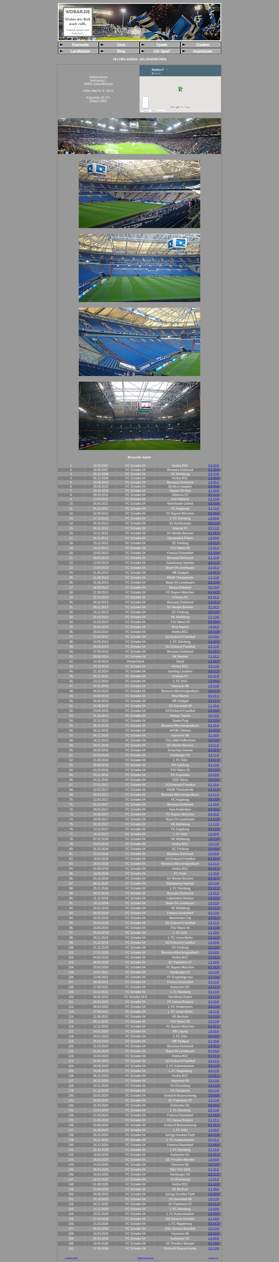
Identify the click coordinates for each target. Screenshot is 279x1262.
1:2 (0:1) (213, 548)
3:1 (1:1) (213, 494)
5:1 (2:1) (213, 1125)
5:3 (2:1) (213, 1223)
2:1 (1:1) (213, 908)
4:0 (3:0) (213, 715)
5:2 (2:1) (213, 888)
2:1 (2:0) (213, 557)
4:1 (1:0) (213, 913)
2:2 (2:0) (213, 1233)
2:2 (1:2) (213, 528)
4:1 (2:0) (213, 469)
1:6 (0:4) (213, 1031)
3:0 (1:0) (213, 523)
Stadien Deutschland (145, 1258)
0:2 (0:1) (213, 696)
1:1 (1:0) (213, 577)
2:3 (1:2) (213, 562)
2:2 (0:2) (213, 957)
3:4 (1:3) (213, 1135)
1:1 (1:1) (213, 789)
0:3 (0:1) (213, 597)
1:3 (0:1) (213, 482)
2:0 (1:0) (213, 582)
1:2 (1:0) (213, 1164)
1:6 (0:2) (213, 627)
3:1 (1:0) (213, 508)
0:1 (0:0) (213, 858)
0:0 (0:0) (213, 622)
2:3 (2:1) (213, 918)
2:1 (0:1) (213, 533)
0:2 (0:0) (213, 503)
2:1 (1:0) (213, 499)
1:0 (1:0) (213, 686)
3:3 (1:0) (213, 1100)
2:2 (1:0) (213, 474)
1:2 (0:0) (213, 681)
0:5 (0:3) (213, 676)
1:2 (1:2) (213, 903)
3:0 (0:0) (213, 587)
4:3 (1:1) (213, 671)
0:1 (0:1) (213, 784)
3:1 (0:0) (213, 490)
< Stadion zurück (71, 1258)
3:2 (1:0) (213, 829)
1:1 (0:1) (213, 656)
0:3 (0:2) (213, 814)
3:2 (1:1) (213, 701)
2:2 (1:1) (213, 1061)
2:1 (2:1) (213, 651)
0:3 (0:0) (213, 1051)
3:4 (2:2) (213, 1001)
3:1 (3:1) (213, 1149)
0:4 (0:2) (213, 592)
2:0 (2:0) (213, 775)
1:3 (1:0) (213, 972)
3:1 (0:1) (213, 607)
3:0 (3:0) (213, 799)
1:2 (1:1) (213, 922)
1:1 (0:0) (213, 661)
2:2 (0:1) (213, 567)
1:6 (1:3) (213, 1011)
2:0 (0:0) (213, 465)
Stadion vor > (213, 1258)
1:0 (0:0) (213, 478)
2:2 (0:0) (213, 1214)
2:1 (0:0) (213, 1189)
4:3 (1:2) (213, 1070)
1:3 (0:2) (213, 1130)
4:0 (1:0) (213, 1090)
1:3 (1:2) (213, 543)
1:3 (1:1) (213, 745)
